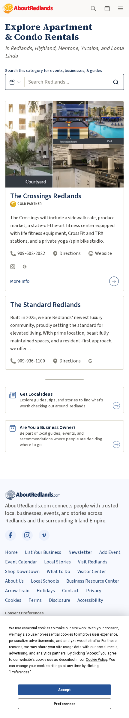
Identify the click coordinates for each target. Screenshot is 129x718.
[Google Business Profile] (24, 266)
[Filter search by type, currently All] (15, 82)
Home (11, 552)
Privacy (93, 590)
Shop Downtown (22, 571)
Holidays (46, 590)
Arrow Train (17, 590)
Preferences (65, 704)
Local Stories (57, 562)
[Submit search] (116, 82)
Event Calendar (21, 562)
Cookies (13, 600)
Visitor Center (91, 571)
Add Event (110, 552)
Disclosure (59, 600)
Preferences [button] (19, 672)
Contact (70, 590)
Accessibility (90, 600)
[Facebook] (10, 535)
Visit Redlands (92, 562)
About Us (14, 581)
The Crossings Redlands (45, 196)
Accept (64, 690)
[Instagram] (12, 266)
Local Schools (45, 581)
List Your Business (43, 552)
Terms (35, 600)
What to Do (58, 571)
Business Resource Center (92, 581)
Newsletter (80, 552)
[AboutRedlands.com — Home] (27, 8)
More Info (19, 281)
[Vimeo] (44, 535)
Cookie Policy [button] (96, 659)
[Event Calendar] (107, 8)
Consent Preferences (24, 613)
